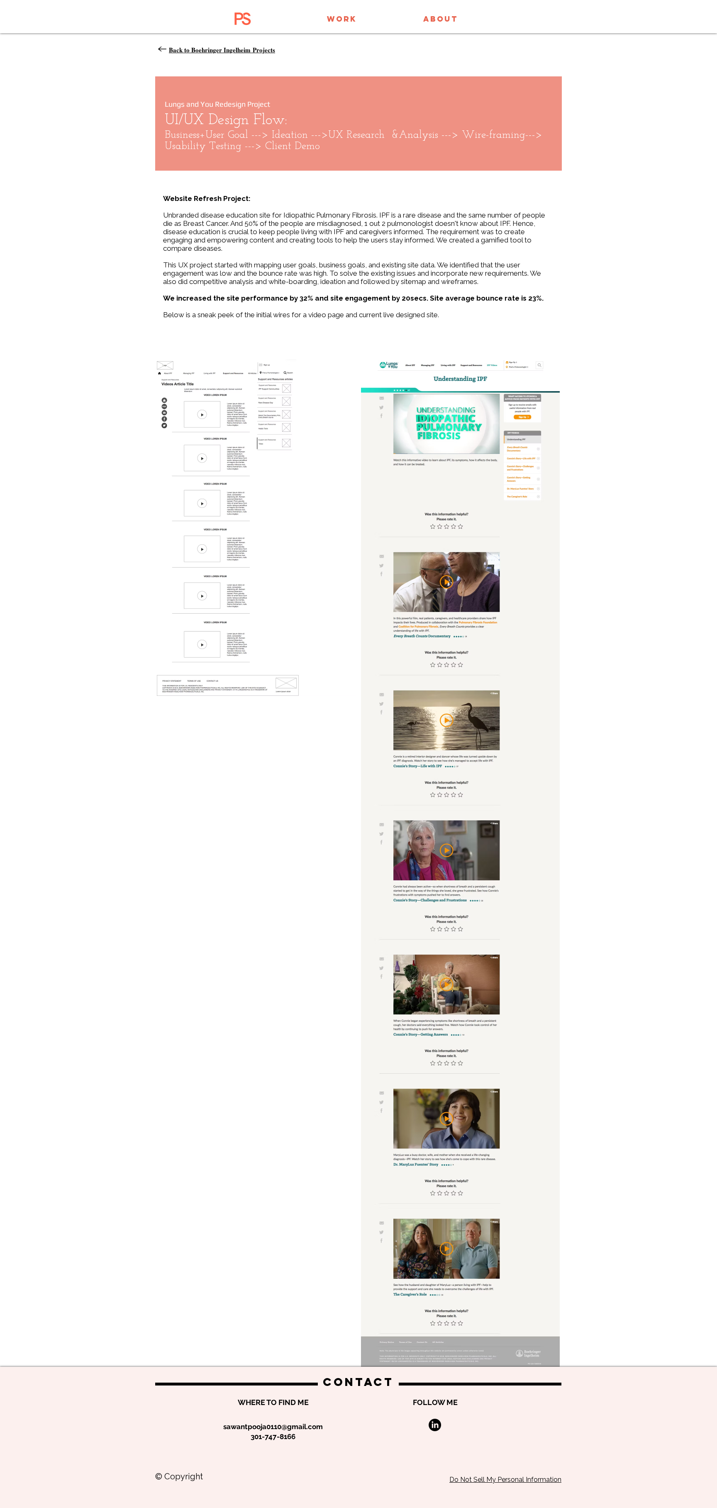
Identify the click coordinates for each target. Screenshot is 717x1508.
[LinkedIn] (435, 1425)
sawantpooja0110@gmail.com (273, 1426)
